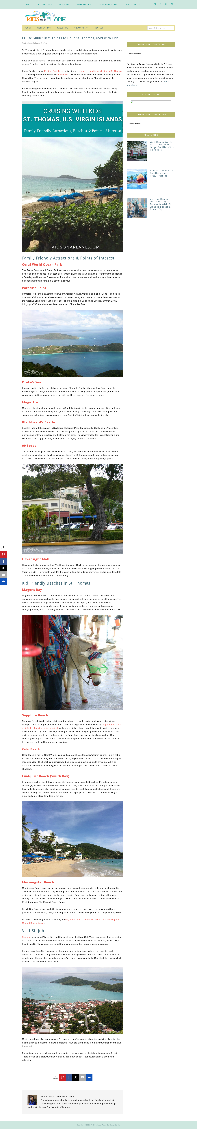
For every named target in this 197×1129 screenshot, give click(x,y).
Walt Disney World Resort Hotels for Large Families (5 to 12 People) (162, 146)
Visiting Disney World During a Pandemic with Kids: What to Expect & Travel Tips (162, 204)
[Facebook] (69, 1077)
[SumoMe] (89, 1077)
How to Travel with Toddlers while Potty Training (161, 173)
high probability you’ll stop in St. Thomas (101, 71)
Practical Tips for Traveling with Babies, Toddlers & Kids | (47, 16)
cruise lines (62, 75)
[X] (75, 1077)
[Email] (82, 1077)
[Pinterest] (62, 1077)
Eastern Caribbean (53, 71)
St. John (26, 937)
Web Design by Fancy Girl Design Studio (105, 1125)
